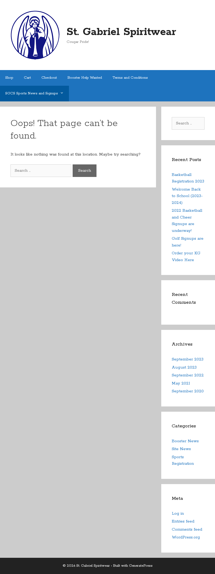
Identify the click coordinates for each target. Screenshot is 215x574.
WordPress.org (186, 537)
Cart (27, 78)
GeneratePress (141, 566)
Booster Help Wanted (84, 78)
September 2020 (188, 391)
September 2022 (188, 375)
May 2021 (181, 383)
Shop (9, 78)
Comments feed (187, 529)
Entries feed (183, 521)
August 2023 (184, 367)
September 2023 (187, 359)
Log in (178, 513)
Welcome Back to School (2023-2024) (187, 196)
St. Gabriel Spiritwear (121, 32)
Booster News (185, 441)
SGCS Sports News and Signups (31, 93)
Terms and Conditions (130, 78)
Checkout (49, 78)
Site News (181, 448)
